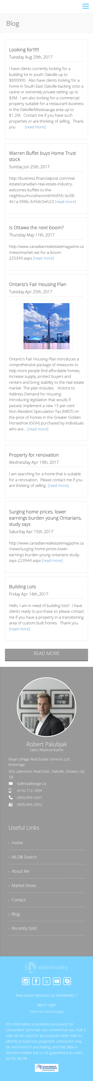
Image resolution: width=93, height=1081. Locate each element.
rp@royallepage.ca (31, 783)
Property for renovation (34, 455)
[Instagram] (26, 981)
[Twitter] (46, 981)
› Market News (22, 885)
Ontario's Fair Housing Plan (37, 284)
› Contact (17, 900)
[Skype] (67, 981)
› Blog (14, 914)
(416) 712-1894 (29, 790)
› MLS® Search (23, 857)
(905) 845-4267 (29, 797)
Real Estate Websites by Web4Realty (45, 995)
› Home (16, 843)
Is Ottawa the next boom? (36, 227)
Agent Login (46, 1004)
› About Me (19, 871)
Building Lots (22, 586)
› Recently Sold (23, 928)
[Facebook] (36, 981)
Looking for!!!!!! (24, 49)
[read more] (35, 126)
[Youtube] (57, 981)
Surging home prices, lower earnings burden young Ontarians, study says (45, 517)
